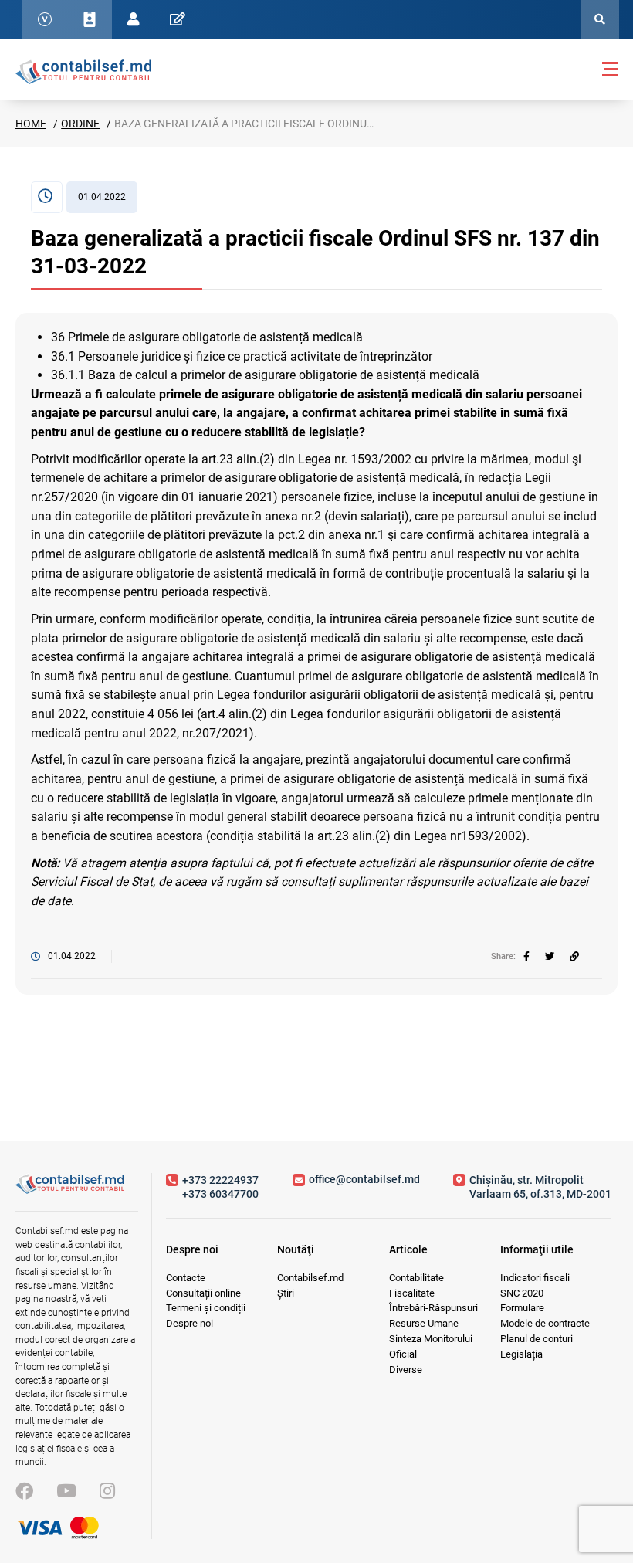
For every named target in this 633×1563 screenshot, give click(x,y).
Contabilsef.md (310, 1277)
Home (30, 123)
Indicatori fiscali (535, 1277)
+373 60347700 (220, 1194)
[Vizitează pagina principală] (83, 71)
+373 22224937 (220, 1180)
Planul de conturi (536, 1338)
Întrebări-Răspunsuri (433, 1308)
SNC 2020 (521, 1293)
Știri (285, 1293)
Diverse (405, 1369)
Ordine (80, 123)
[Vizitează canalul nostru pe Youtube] (66, 1491)
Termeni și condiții (205, 1308)
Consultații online (203, 1293)
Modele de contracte (545, 1323)
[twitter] (549, 956)
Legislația (521, 1354)
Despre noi (189, 1323)
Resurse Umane (424, 1323)
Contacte (185, 1277)
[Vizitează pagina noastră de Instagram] (107, 1491)
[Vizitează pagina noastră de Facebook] (24, 1491)
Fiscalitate (412, 1293)
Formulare (522, 1308)
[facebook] (526, 956)
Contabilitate (416, 1277)
